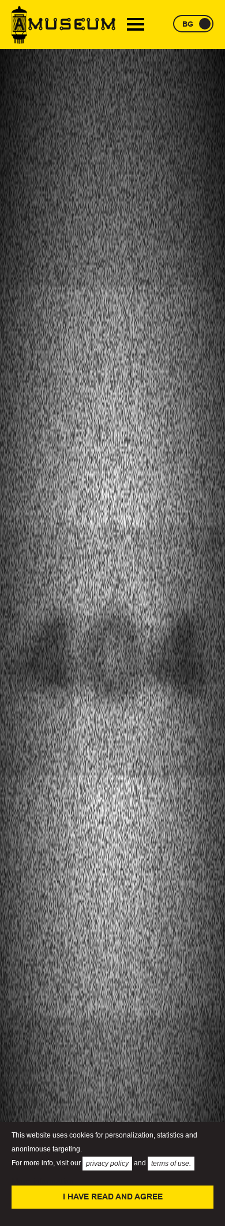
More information (43, 1181)
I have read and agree (113, 1197)
